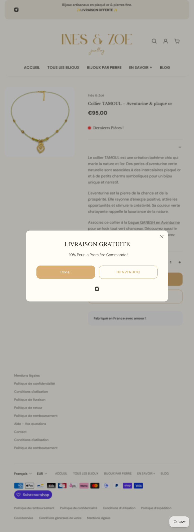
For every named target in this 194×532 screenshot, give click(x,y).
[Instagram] (97, 288)
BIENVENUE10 (128, 272)
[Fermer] (162, 236)
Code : (65, 272)
